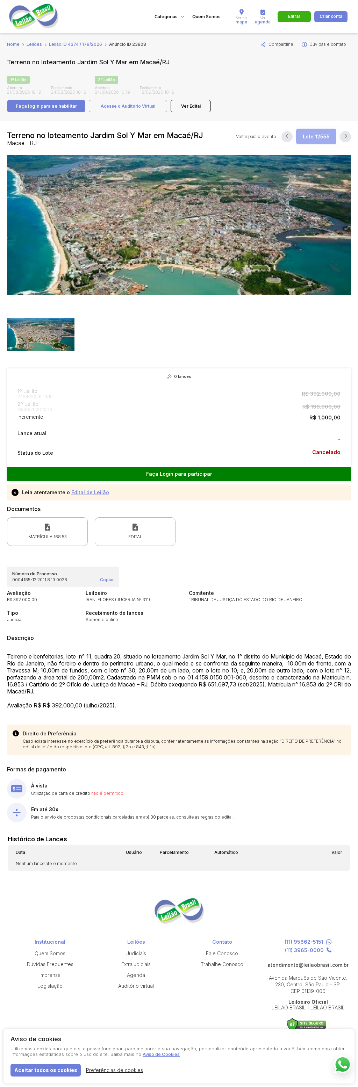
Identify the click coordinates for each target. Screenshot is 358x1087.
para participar (179, 474)
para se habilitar (46, 106)
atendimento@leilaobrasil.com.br (308, 965)
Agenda (136, 975)
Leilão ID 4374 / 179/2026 (75, 44)
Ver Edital (191, 106)
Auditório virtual (136, 986)
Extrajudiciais (136, 964)
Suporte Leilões (306, 1024)
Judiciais (136, 953)
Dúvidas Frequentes (50, 964)
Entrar (294, 16)
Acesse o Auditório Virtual (128, 106)
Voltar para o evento (256, 136)
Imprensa (50, 975)
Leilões (34, 44)
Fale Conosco (222, 953)
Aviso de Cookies (161, 1054)
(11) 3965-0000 (304, 950)
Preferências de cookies (114, 1070)
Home (13, 44)
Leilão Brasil (42, 16)
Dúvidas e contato (327, 44)
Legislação (50, 986)
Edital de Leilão (90, 492)
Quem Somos (206, 16)
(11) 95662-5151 (304, 942)
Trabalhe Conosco (222, 964)
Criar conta (331, 16)
